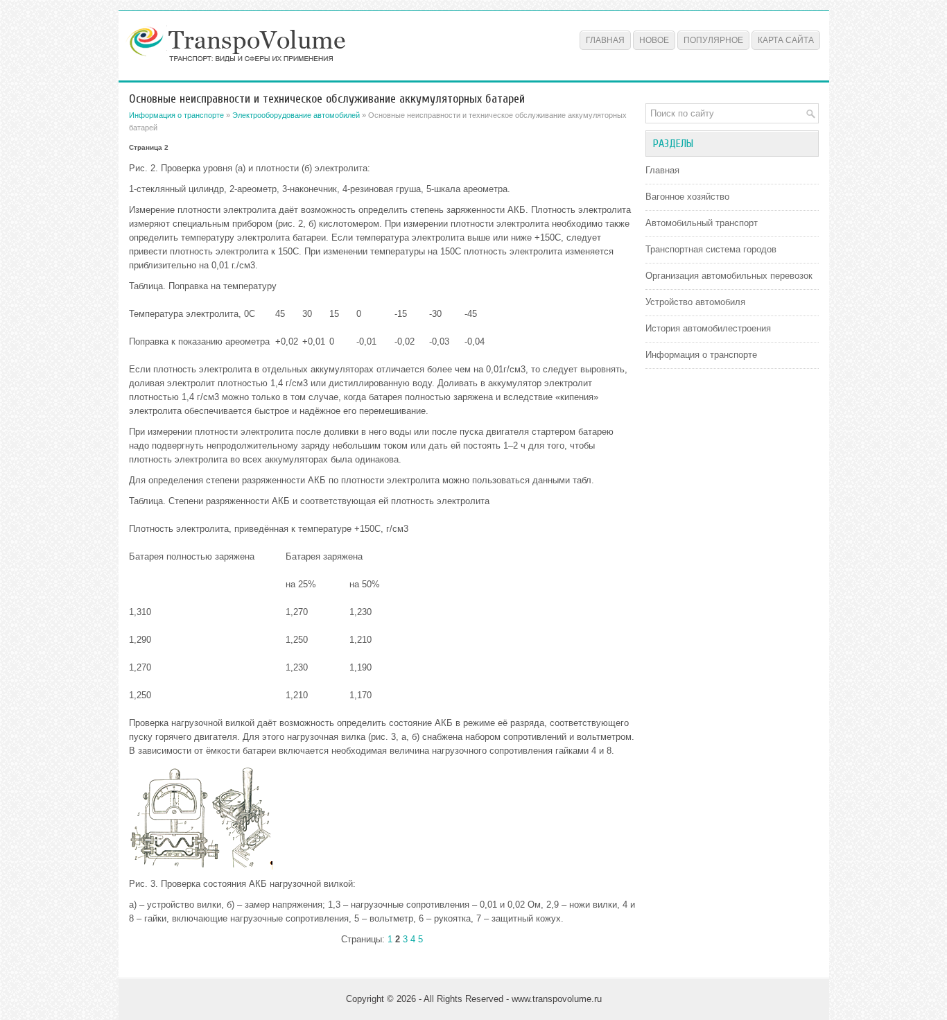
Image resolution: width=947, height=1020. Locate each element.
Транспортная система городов (710, 249)
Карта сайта (786, 40)
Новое (654, 40)
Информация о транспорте (176, 115)
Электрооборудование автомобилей (296, 115)
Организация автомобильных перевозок (729, 275)
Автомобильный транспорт (701, 223)
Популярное (713, 40)
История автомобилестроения (708, 328)
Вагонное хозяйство (687, 196)
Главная (605, 40)
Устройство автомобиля (695, 302)
